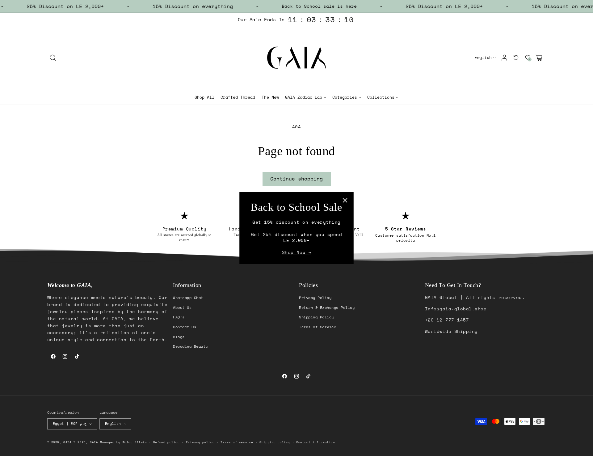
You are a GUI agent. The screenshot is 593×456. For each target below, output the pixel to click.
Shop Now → (296, 252)
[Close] (345, 200)
